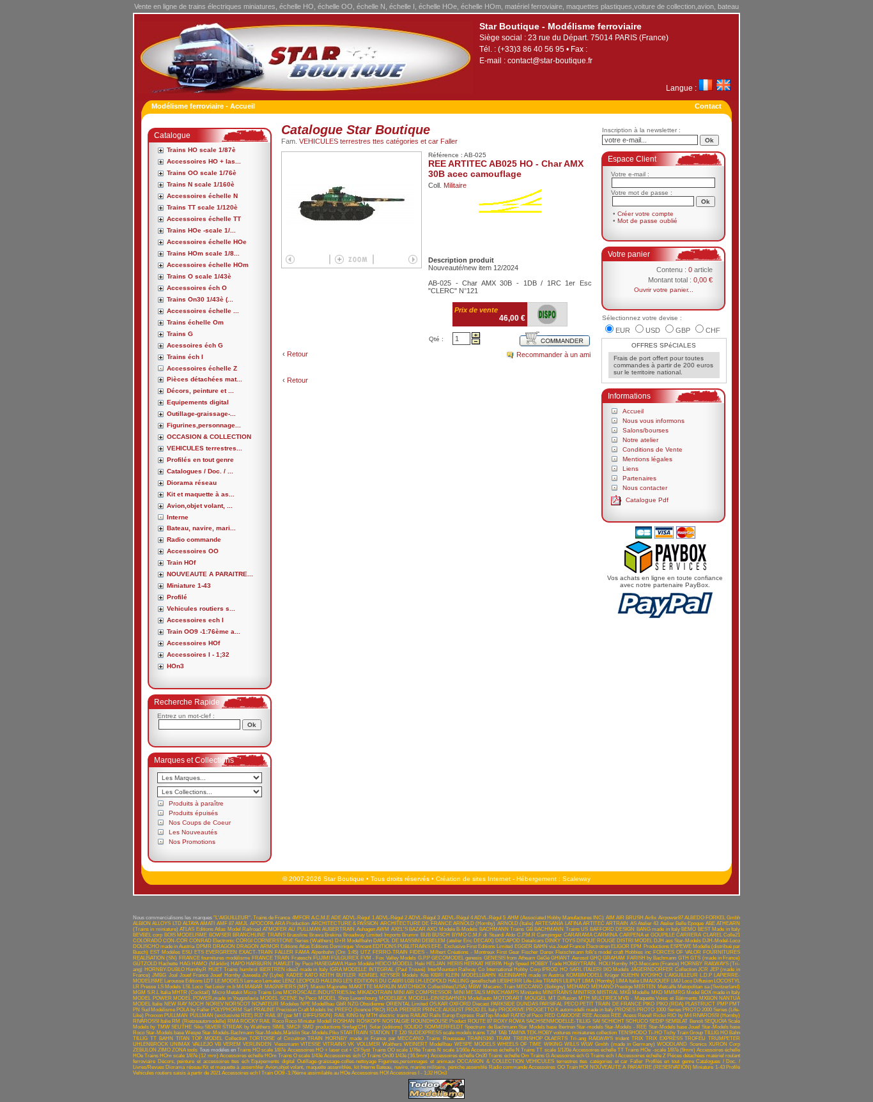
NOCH (196, 1004)
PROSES (625, 1010)
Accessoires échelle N (202, 195)
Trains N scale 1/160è (201, 184)
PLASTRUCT (700, 1004)
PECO (571, 1004)
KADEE (294, 975)
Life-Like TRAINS (542, 981)
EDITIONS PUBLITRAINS (401, 946)
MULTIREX (604, 998)
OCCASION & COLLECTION (209, 436)
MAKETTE (361, 987)
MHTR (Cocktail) (191, 992)
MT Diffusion (562, 998)
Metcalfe (667, 987)
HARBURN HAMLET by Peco (279, 964)
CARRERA (688, 935)
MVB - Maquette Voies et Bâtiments (657, 998)
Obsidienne (372, 1004)
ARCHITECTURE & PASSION (345, 923)
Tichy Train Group (683, 1033)
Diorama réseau (192, 482)
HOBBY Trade (546, 964)
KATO (311, 975)
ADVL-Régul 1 (358, 918)
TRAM (503, 1038)
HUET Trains (223, 969)
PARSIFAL (550, 1004)
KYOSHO (651, 975)
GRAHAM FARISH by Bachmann (639, 958)
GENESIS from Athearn (510, 958)
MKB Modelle (634, 992)
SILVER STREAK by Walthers (237, 1027)
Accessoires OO (193, 551)
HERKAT (474, 964)
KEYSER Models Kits (404, 975)
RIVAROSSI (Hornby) (716, 1015)
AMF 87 (225, 923)
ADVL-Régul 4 (457, 918)
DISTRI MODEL (635, 941)
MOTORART (508, 998)
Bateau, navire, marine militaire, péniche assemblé (431, 1067)
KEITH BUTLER (338, 975)
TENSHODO (632, 1033)
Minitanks (530, 992)
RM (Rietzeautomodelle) (199, 1021)
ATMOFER (275, 929)
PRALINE (264, 1010)
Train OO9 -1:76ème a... (203, 631)
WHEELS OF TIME (519, 1044)
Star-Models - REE (626, 1027)
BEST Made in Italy (719, 929)
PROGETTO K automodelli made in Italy (570, 1010)
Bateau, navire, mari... (201, 528)
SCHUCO (637, 1021)
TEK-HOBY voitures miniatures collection (572, 1033)
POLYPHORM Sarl (231, 1010)
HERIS (455, 964)
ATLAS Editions (196, 929)
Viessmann (286, 1044)
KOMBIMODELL (584, 975)
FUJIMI (321, 958)
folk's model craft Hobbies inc (618, 952)
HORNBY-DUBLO (164, 969)
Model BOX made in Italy (713, 992)
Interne (178, 517)
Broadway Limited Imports (372, 935)
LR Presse (144, 987)
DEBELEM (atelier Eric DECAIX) (458, 941)
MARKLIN (385, 987)
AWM (382, 929)
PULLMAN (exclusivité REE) (221, 1015)
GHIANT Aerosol (569, 958)
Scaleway (576, 878)
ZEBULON (145, 1050)
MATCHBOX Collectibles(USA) (432, 987)
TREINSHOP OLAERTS (540, 1038)
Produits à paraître (196, 803)
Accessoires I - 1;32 (198, 654)
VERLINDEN (257, 1044)
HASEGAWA (328, 964)
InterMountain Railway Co (456, 969)
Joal (173, 975)
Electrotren (598, 946)
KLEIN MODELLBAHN (470, 975)
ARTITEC (594, 923)
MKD (657, 992)
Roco (278, 1021)
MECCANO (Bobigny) (540, 987)
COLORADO (147, 941)
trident (622, 1038)
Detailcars (532, 941)
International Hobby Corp (513, 969)
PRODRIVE (511, 1010)
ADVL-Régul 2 (391, 918)
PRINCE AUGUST (443, 1010)
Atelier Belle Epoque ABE (687, 923)
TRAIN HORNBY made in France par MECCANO (365, 1038)
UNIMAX (180, 1044)
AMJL (241, 923)
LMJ (676, 981)
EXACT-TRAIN (256, 952)
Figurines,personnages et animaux (416, 1061)
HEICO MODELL (394, 964)
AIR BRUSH (630, 918)
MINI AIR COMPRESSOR (423, 992)
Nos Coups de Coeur (200, 822)
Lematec (272, 981)
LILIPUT (572, 981)
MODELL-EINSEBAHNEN (437, 998)
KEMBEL (368, 975)
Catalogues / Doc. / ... (200, 471)
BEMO (688, 929)
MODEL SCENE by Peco (288, 998)
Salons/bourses (645, 430)
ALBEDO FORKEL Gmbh (712, 918)
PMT (734, 1004)
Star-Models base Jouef (674, 1027)
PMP (722, 1004)
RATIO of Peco (527, 1015)
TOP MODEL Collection (219, 1038)
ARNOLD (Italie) (515, 923)
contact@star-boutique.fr (549, 60)
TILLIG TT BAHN (153, 1038)
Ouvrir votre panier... (663, 289)
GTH (683, 958)
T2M (491, 1033)
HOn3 (175, 666)
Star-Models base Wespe (173, 1033)
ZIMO (164, 1050)
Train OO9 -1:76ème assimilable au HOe (305, 1073)
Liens (630, 468)
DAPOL (381, 941)
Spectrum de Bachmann (491, 1027)
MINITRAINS (557, 992)
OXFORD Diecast (469, 1004)
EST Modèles (165, 952)
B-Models (466, 929)
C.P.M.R (526, 935)
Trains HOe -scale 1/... (201, 230)
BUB (426, 935)
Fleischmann (569, 952)
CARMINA (605, 935)
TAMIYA (516, 1033)
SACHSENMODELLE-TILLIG (558, 1021)
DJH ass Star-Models (677, 941)
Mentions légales (647, 459)
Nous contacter (644, 487)
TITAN (183, 1038)
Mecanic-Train (499, 987)
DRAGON (224, 946)
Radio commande (194, 539)
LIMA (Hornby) (598, 981)
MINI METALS (469, 992)
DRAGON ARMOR (257, 946)
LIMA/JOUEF (655, 981)
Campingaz (549, 935)
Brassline (297, 935)
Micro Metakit (227, 992)
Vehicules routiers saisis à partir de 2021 (176, 1073)
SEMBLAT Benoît (683, 1021)
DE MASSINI (406, 941)
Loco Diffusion (697, 981)
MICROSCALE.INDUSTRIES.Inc (319, 992)
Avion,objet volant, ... (200, 505)
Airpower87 (670, 918)
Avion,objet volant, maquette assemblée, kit (312, 1067)
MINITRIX (584, 992)
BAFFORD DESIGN (612, 929)
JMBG (159, 975)
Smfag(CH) (354, 1027)
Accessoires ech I (195, 620)
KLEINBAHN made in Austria (531, 975)
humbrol (249, 969)
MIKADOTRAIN (374, 992)
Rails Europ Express (451, 1015)
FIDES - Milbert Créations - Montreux (452, 952)
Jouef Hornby (225, 975)
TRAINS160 (480, 1038)
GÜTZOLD (145, 964)
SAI (596, 1021)
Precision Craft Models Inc (305, 1010)
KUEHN (630, 975)
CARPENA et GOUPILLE (647, 935)
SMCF (293, 1027)
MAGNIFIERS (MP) (287, 987)
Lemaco (252, 981)
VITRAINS (334, 1044)
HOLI (604, 964)
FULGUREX (345, 958)
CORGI (244, 941)
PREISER (410, 1010)
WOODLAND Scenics (681, 1044)
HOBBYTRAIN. (580, 964)
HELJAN (435, 964)
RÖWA (517, 1021)
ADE (336, 918)
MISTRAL (608, 992)
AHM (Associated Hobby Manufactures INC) (556, 918)
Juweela (251, 975)
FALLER (284, 952)
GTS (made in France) (715, 958)
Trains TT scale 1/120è (202, 207)
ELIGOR (620, 946)
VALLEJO (202, 1044)
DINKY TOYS (560, 941)
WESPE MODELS (474, 1044)
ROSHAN (344, 1021)
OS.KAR (438, 1004)
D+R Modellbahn (353, 941)
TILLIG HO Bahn (722, 1033)
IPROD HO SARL (562, 969)
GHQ (595, 958)
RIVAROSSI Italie (152, 1021)
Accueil (633, 411)
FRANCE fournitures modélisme (215, 958)
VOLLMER (368, 1044)
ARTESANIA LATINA (558, 923)
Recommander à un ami (553, 354)
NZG (353, 1004)
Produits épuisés (193, 812)
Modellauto (479, 998)
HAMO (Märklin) (210, 964)
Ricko (659, 1015)
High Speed (516, 964)
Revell (645, 1015)
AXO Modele (440, 929)
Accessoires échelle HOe (207, 241)
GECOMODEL (447, 958)
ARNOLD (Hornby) (474, 923)
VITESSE (310, 1044)
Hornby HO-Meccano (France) (645, 964)
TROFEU (695, 1038)
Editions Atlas (295, 946)
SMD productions (321, 1027)
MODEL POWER (152, 998)
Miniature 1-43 (189, 585)
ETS (199, 952)
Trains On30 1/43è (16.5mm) (398, 1056)
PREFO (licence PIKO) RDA (366, 1010)
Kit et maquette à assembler (233, 1067)
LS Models (169, 987)
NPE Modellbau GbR (323, 1004)
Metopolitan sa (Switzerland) (708, 987)
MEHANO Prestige (612, 987)
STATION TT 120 (387, 1033)
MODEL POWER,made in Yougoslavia (215, 998)
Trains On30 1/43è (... (200, 299)
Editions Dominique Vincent (341, 946)
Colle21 (731, 935)
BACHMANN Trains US (561, 929)
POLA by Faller (193, 1010)
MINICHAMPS (502, 992)
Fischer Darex (537, 952)
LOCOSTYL (727, 981)
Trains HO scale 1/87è (201, 149)
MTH (584, 998)
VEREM (232, 1044)
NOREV (215, 1004)
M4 (239, 987)
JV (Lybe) (273, 975)
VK (351, 1044)
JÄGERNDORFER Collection (664, 969)
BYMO (459, 935)
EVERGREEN (221, 952)
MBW (474, 987)
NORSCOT (238, 1004)
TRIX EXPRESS (664, 1038)
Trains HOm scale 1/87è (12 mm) (181, 1056)
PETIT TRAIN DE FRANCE (611, 1004)
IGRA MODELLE (348, 969)
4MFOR (301, 918)
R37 (258, 1015)
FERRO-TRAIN (390, 952)
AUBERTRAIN (338, 929)
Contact (708, 106)
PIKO (648, 1004)
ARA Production (292, 923)
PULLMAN (176, 1015)
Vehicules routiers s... (201, 608)
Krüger (612, 975)
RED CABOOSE (563, 1015)
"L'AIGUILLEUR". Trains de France (252, 918)
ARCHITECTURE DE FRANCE (416, 923)
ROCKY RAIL (255, 1021)
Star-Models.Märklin (277, 1033)
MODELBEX (392, 998)
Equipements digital (198, 402)
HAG (185, 964)
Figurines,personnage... (204, 425)
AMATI (207, 923)
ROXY (500, 1021)
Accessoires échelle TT (204, 218)
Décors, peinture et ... (200, 390)
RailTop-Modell (492, 1015)
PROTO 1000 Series (659, 1010)
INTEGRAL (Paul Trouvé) (397, 969)
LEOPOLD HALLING (319, 981)
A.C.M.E (320, 918)
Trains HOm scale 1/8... (203, 253)
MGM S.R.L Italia (152, 992)
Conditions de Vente (652, 449)
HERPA (493, 964)
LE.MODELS (229, 981)
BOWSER (220, 935)
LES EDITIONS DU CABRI (373, 981)
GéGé (543, 958)
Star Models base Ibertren (546, 1027)
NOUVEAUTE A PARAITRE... (210, 574)
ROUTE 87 (480, 1021)
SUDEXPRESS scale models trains (446, 1033)
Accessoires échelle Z (202, 368)
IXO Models (616, 969)
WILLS (571, 1044)
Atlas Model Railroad (238, 929)
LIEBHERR (509, 981)
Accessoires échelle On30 (459, 1056)
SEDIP (656, 1021)
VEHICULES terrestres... (204, 448)
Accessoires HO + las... (204, 161)
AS (633, 923)
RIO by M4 (679, 1015)
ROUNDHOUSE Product (438, 1021)
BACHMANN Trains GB (506, 929)
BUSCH (441, 935)
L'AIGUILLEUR (681, 975)
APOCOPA (262, 923)
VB (218, 1044)
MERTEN (645, 987)
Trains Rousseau (445, 1038)
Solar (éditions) (386, 1027)
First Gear (508, 952)
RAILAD (419, 1015)
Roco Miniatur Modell (308, 1021)
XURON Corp (724, 1044)
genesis (473, 958)
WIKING (553, 1044)
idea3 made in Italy (307, 969)
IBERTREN (272, 969)
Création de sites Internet (473, 878)
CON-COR (175, 941)
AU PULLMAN (304, 929)
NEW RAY (175, 1004)
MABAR (254, 987)
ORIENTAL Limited (407, 1004)
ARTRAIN (617, 923)
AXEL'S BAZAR (408, 929)
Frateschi (301, 958)
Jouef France (194, 975)
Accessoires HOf (193, 643)
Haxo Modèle (358, 964)
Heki (420, 964)
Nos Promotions (192, 841)
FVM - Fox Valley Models (388, 958)
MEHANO (578, 987)
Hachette (168, 964)
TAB (502, 1033)
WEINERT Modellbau (428, 1044)
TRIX (637, 1038)
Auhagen (366, 929)
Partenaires (639, 478)
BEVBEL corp (147, 935)
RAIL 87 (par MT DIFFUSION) (299, 1015)
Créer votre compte (645, 213)
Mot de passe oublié (647, 220)
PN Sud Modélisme (154, 1010)
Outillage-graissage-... (201, 413)
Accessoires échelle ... (203, 310)
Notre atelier (640, 439)
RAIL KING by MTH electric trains (371, 1015)
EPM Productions (649, 946)
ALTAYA (191, 923)
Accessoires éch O (197, 287)
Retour (297, 354)
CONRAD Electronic (212, 941)
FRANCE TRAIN (271, 958)
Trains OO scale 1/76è (201, 172)
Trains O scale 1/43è (199, 276)
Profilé (177, 597)
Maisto (318, 987)
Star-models (589, 1027)
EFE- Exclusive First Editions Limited (472, 946)
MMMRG (674, 992)
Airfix (650, 918)
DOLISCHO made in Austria (163, 946)
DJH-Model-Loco (721, 941)
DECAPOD (507, 941)
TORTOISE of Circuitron (277, 1038)
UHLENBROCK (150, 1044)
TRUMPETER (724, 1038)
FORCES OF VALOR (677, 952)
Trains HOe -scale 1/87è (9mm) (660, 1050)
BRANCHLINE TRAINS (259, 935)
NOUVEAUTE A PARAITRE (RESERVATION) (640, 1067)
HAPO (238, 964)
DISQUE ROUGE (595, 941)
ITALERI (592, 969)
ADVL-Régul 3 (424, 918)
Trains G (180, 333)
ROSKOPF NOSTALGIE (383, 1021)
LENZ (288, 981)
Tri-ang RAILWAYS (591, 1038)
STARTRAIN (354, 1033)
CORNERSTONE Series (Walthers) (294, 941)
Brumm (410, 935)
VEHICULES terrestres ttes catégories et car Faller (378, 141)
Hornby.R (196, 969)
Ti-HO (655, 1033)
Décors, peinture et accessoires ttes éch (203, 1061)
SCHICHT (612, 1021)
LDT (208, 981)
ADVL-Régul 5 (490, 918)
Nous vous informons (653, 420)
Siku (198, 1027)
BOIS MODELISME (185, 935)
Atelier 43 (648, 923)
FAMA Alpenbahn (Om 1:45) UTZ (333, 952)
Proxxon (154, 1015)
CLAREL (712, 935)
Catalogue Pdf (647, 499)
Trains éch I (185, 356)
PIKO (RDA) (670, 1004)
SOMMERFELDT (443, 1027)
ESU (187, 952)
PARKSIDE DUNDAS (514, 1004)
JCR (703, 969)
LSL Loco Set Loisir (204, 987)
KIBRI (437, 975)
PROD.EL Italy (481, 1010)
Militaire (455, 185)
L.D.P (706, 975)
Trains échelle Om (195, 322)
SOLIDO (413, 1027)
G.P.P (424, 958)
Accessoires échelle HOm (208, 264)
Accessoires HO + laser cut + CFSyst (329, 1050)
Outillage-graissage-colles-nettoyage (336, 1061)
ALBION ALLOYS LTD (157, 923)
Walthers (392, 1044)
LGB (409, 981)
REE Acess (623, 1015)
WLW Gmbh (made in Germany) (618, 1044)
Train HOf (181, 562)
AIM (610, 918)
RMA (233, 1021)
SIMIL (278, 1027)
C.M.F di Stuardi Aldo (491, 935)
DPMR (204, 946)
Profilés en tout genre (200, 459)
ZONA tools (184, 1050)
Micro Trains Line (262, 992)
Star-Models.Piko (320, 1033)
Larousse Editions (183, 981)
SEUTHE (181, 1027)
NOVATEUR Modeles (275, 1004)
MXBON (708, 998)
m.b (231, 987)
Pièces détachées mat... (204, 379)
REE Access (596, 1015)
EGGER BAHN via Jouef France (549, 946)
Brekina (333, 935)
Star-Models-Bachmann (228, 1033)
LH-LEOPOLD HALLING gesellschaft (455, 981)
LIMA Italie (627, 981)
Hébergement (536, 878)
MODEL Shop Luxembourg (347, 998)
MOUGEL (535, 998)
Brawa (316, 935)
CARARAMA (578, 935)
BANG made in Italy (658, 929)
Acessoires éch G (195, 345)
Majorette (337, 987)
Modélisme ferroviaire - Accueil (203, 106)
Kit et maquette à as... (201, 494)
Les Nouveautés (193, 832)
